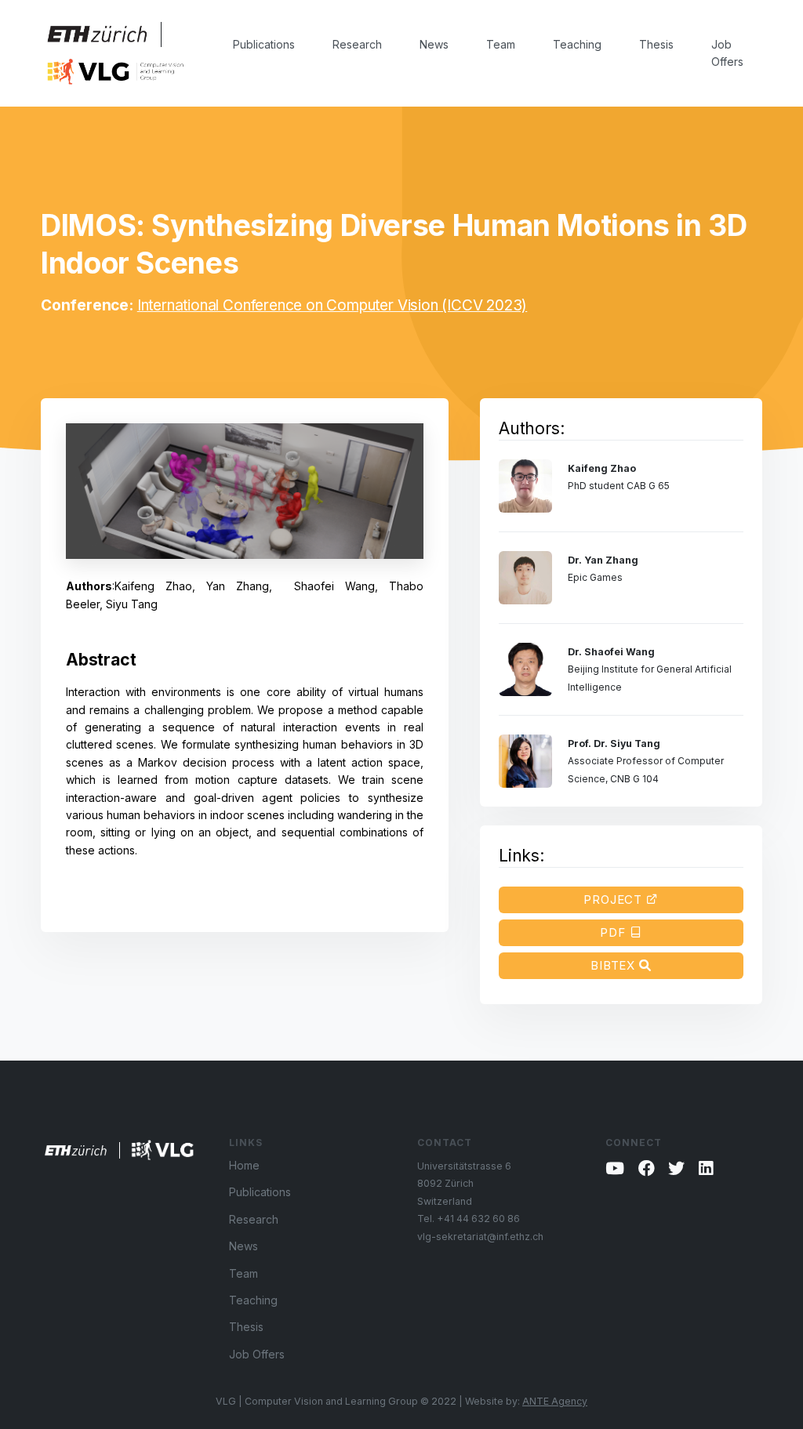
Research (357, 44)
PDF (615, 932)
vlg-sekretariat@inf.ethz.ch (480, 1236)
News (434, 44)
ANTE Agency (554, 1401)
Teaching (577, 44)
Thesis (656, 44)
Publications (264, 44)
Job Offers (727, 53)
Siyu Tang (132, 604)
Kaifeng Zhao (153, 586)
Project (615, 899)
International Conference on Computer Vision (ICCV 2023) (332, 305)
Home (244, 1165)
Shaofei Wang (334, 586)
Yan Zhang (237, 586)
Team (500, 44)
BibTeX (615, 965)
